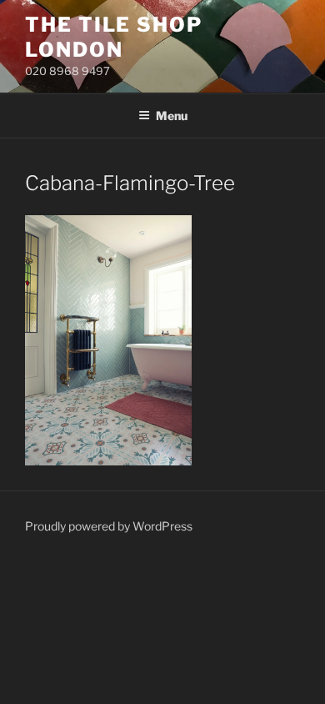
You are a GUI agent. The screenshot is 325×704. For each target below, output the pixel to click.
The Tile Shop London (113, 37)
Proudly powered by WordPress (108, 526)
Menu (172, 115)
